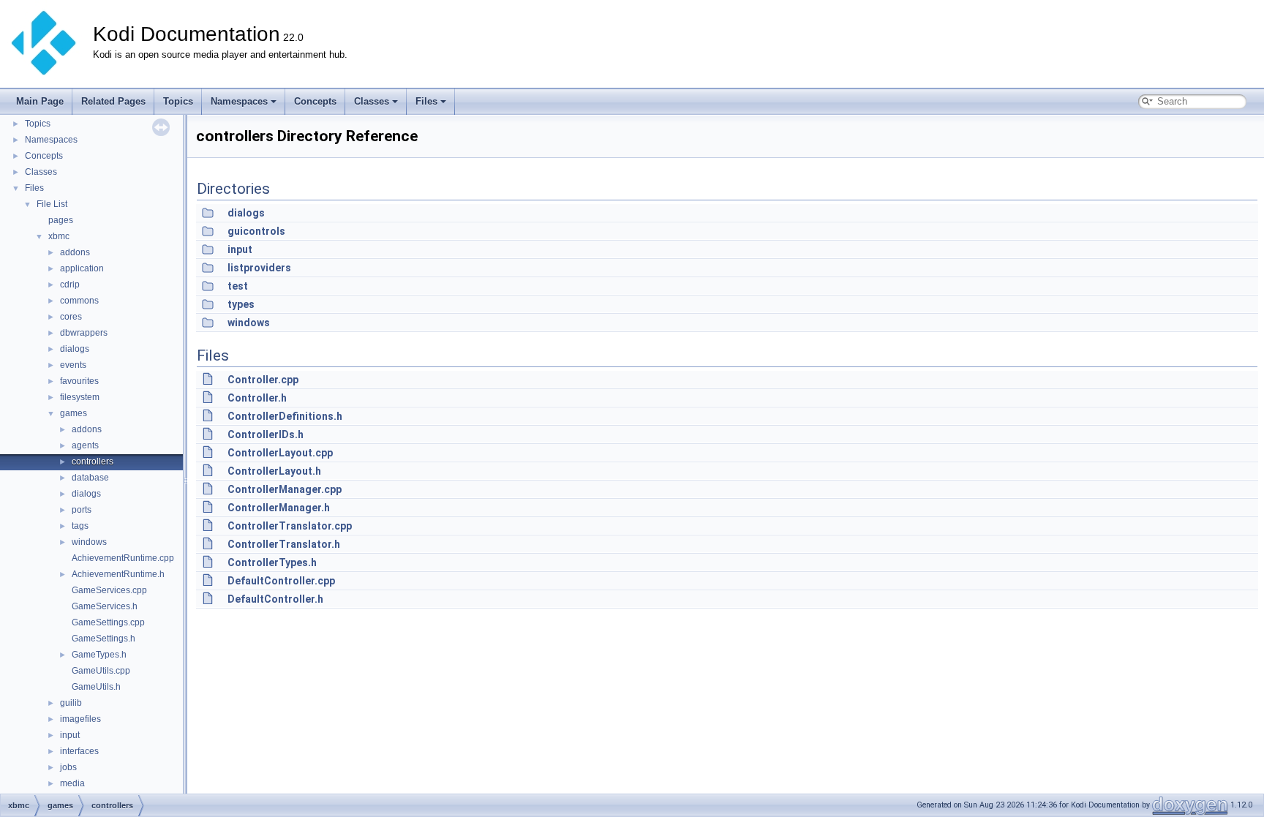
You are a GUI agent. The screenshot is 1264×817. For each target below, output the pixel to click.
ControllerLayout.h (274, 471)
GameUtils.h (96, 687)
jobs (68, 767)
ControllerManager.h (278, 507)
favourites (79, 381)
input (70, 735)
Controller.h (257, 398)
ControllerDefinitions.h (284, 416)
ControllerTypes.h (272, 562)
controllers (92, 461)
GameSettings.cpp (108, 622)
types (241, 304)
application (82, 268)
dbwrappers (84, 333)
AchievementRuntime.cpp (123, 558)
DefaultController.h (275, 599)
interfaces (79, 751)
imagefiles (80, 719)
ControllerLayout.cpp (280, 453)
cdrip (70, 284)
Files (426, 101)
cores (71, 317)
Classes (371, 101)
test (237, 286)
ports (81, 510)
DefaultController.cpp (281, 581)
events (73, 365)
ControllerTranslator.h (283, 544)
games (73, 413)
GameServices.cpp (109, 590)
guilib (71, 703)
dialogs (74, 349)
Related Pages (113, 101)
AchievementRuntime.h (118, 574)
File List (52, 204)
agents (85, 445)
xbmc (58, 236)
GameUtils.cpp (101, 671)
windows (89, 542)
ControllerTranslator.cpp (289, 526)
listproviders (259, 268)
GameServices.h (105, 606)
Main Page (40, 101)
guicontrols (256, 231)
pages (60, 220)
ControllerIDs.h (265, 434)
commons (79, 300)
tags (80, 526)
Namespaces (239, 101)
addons (75, 252)
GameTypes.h (99, 655)
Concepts (315, 101)
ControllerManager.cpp (284, 489)
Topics (178, 101)
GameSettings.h (103, 638)
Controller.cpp (262, 379)
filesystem (79, 397)
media (72, 783)
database (90, 477)
